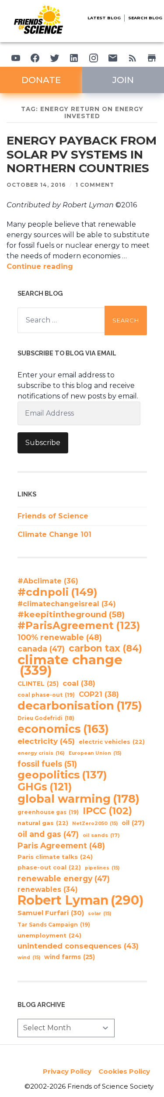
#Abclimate (47, 581)
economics (63, 729)
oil (133, 823)
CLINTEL (38, 683)
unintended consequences (78, 945)
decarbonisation (79, 705)
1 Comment (95, 184)
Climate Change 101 (54, 534)
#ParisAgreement (78, 625)
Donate (41, 80)
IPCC (107, 811)
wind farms (69, 956)
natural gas (42, 823)
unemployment (49, 935)
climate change (69, 665)
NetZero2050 (95, 823)
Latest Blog (104, 17)
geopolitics (62, 775)
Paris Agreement (61, 845)
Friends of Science (52, 516)
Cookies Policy (124, 1071)
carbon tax (105, 648)
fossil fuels (47, 764)
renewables (47, 889)
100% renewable (59, 637)
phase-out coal (49, 867)
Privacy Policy (67, 1071)
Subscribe (42, 442)
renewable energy (63, 878)
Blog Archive (41, 1004)
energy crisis (41, 753)
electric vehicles (112, 742)
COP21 (99, 694)
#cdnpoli (57, 592)
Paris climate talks (55, 856)
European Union (95, 753)
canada (41, 648)
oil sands (101, 835)
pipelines (102, 868)
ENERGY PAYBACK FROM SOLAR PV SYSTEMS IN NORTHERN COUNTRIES (82, 154)
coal (79, 683)
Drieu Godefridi (45, 718)
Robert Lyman (80, 900)
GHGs (44, 787)
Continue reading (40, 266)
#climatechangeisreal (66, 604)
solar (99, 913)
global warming (78, 798)
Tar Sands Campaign (53, 924)
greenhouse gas (48, 812)
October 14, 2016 (36, 184)
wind (28, 957)
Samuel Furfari (50, 913)
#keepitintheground (71, 614)
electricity (46, 741)
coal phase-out (46, 695)
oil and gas (48, 834)
